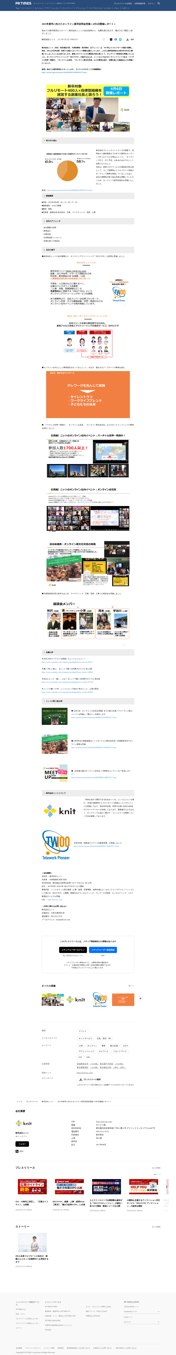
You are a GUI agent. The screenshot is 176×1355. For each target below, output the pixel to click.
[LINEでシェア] (120, 39)
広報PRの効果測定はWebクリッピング (58, 1325)
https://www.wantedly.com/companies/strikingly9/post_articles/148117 (67, 662)
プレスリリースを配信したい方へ (27, 1323)
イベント (82, 1031)
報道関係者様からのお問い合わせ (78, 1348)
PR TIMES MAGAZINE (52, 1320)
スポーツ (125, 8)
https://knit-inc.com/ (55, 900)
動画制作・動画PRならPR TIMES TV (57, 1311)
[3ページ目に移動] (131, 985)
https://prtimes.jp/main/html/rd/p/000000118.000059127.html (64, 72)
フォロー (22, 1144)
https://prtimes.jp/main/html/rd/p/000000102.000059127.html (93, 747)
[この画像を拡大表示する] (53, 999)
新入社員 (114, 1046)
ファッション (81, 8)
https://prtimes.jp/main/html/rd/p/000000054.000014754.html (69, 190)
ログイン (151, 3)
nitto (88, 1057)
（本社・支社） (119, 1067)
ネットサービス (85, 1038)
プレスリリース (32, 1102)
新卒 (104, 1046)
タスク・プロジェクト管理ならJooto (98, 1307)
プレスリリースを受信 (123, 3)
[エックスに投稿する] (111, 39)
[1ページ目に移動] (129, 985)
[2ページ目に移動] (130, 985)
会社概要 (19, 1348)
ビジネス (107, 8)
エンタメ (56, 8)
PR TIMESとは (21, 1309)
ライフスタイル (95, 8)
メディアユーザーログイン (73, 950)
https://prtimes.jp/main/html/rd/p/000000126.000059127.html (93, 717)
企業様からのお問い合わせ (102, 1348)
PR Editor (48, 1330)
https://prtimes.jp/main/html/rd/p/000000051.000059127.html (96, 846)
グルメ (116, 8)
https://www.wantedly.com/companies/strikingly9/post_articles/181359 (67, 682)
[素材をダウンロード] (127, 39)
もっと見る (156, 1168)
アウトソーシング (86, 1051)
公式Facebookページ (131, 1307)
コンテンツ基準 (49, 1348)
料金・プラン (20, 1314)
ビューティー (67, 8)
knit (80, 1057)
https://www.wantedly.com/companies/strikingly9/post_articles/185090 (67, 692)
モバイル (38, 8)
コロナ (125, 1046)
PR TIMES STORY (51, 1307)
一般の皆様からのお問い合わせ (125, 1348)
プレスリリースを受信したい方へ (27, 1318)
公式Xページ (128, 1317)
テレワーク (103, 1051)
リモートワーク (120, 1051)
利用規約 (61, 1348)
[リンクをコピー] (132, 39)
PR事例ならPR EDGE (93, 1316)
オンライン (92, 1046)
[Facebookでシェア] (116, 39)
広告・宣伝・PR (104, 1038)
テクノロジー (26, 8)
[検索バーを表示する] (159, 3)
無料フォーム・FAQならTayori (96, 1311)
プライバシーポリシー (33, 1348)
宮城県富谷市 (82, 1064)
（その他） (94, 1064)
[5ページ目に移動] (133, 985)
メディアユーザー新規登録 (103, 950)
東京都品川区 (105, 1067)
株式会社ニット (47, 1102)
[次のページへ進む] (140, 998)
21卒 (81, 1046)
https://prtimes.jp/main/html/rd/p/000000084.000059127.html (93, 777)
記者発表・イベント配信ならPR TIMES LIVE (60, 1316)
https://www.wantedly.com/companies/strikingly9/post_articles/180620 (67, 672)
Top (17, 8)
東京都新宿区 (82, 1067)
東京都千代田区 (106, 1064)
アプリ (47, 8)
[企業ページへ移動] (23, 1124)
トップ (19, 1102)
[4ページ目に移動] (132, 985)
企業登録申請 (139, 3)
